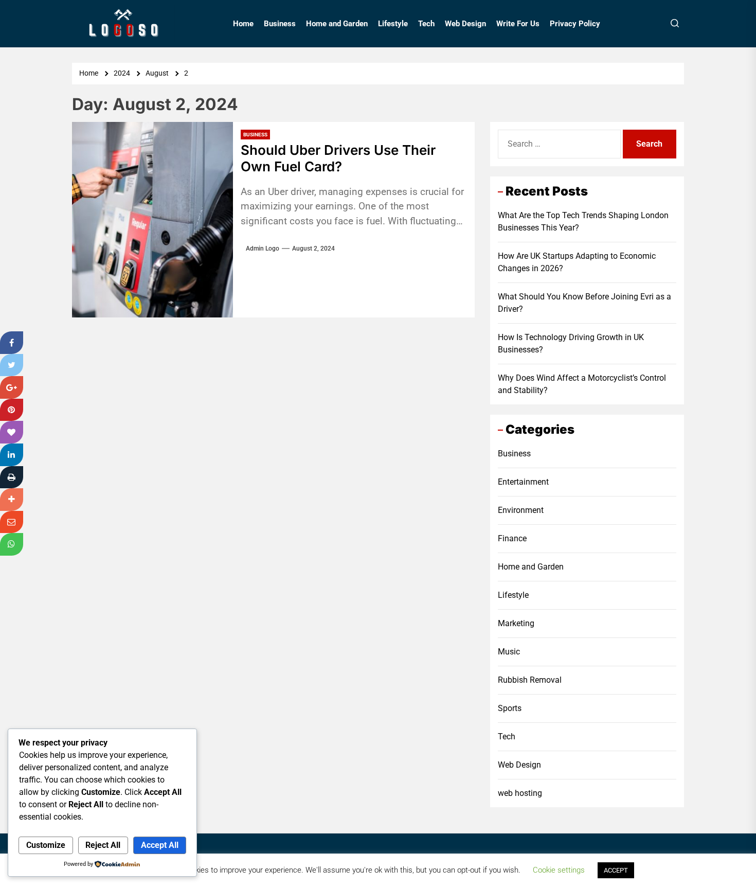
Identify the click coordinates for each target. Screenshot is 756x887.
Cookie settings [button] (559, 870)
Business (280, 23)
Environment (521, 510)
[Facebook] (11, 342)
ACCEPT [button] (616, 870)
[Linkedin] (11, 455)
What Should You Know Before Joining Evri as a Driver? (584, 303)
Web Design (465, 23)
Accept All (159, 845)
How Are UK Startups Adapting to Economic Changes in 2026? (577, 262)
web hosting (520, 793)
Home (243, 23)
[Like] (11, 432)
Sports (509, 708)
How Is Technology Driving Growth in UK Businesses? (571, 343)
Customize (45, 845)
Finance (512, 538)
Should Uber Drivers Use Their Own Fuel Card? (338, 158)
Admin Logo (262, 248)
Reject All (102, 845)
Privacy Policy (575, 23)
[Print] (11, 477)
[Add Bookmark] (11, 499)
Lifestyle (393, 23)
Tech (426, 23)
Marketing (516, 623)
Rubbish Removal (530, 680)
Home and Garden (337, 23)
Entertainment (523, 482)
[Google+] (11, 387)
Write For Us (517, 23)
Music (509, 652)
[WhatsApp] (11, 544)
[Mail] (11, 522)
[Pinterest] (11, 410)
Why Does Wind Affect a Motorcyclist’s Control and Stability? (582, 384)
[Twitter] (11, 365)
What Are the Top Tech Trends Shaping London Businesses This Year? (583, 221)
